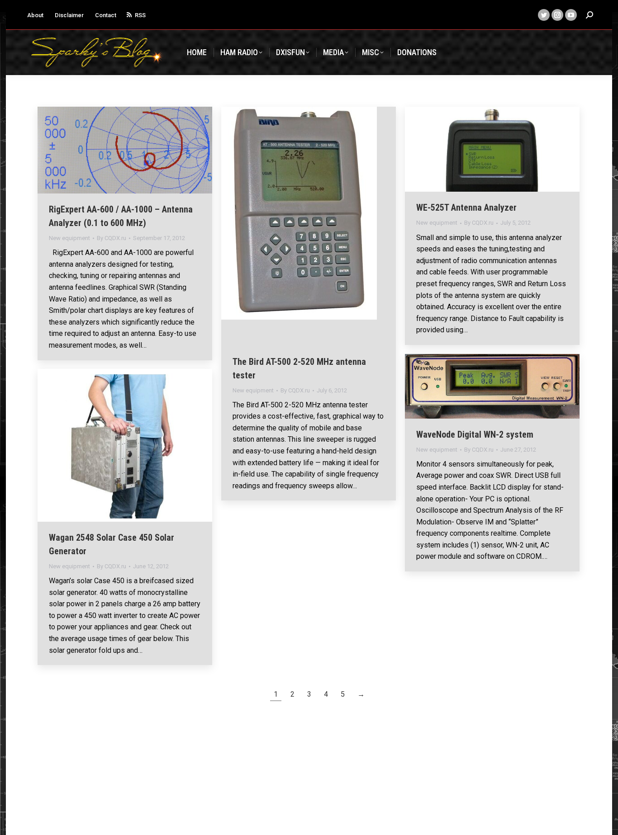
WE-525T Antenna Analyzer (466, 207)
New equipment (69, 238)
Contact (105, 15)
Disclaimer (69, 15)
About (35, 15)
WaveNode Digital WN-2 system (474, 434)
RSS (140, 15)
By (111, 238)
